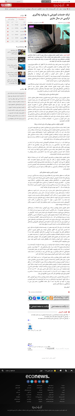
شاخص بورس (51, 392)
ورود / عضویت (46, 1)
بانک (47, 9)
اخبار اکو (40, 390)
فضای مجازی (17, 388)
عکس (19, 394)
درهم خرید (22, 31)
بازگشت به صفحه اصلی (59, 306)
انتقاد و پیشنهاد (61, 397)
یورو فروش (22, 38)
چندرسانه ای (18, 385)
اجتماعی (31, 26)
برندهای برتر (29, 399)
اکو (57, 9)
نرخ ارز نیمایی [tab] (11, 19)
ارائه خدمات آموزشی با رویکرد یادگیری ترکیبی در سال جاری (51, 16)
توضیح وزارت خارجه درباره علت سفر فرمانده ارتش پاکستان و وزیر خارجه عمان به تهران (15, 93)
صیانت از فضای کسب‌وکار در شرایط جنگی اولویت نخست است (15, 102)
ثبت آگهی (29, 392)
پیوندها (63, 392)
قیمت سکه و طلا (50, 388)
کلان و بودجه (52, 9)
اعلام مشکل (62, 399)
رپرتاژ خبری (29, 401)
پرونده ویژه (40, 399)
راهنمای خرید (28, 394)
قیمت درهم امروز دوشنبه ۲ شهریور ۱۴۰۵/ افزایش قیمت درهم (15, 107)
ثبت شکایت (29, 397)
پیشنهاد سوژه (51, 385)
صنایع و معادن (12, 9)
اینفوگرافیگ (18, 397)
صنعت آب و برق (21, 9)
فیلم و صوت (18, 401)
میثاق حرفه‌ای (62, 401)
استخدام (29, 385)
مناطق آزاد (40, 401)
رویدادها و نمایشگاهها (49, 399)
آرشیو (63, 390)
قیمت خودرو (51, 394)
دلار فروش (22, 35)
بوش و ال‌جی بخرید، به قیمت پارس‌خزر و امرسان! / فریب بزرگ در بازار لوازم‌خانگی (15, 110)
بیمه (44, 9)
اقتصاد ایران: (66, 55)
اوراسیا (64, 9)
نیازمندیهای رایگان (28, 390)
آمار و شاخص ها (50, 397)
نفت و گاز (34, 9)
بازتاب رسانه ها (39, 394)
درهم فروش (22, 41)
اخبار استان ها (39, 392)
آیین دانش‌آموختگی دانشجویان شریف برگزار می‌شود (15, 104)
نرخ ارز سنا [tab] (21, 19)
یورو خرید (22, 28)
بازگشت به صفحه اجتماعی (40, 306)
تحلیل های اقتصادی (49, 401)
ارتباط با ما (62, 388)
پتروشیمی (28, 9)
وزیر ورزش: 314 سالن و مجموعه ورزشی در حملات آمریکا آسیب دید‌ (15, 119)
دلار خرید (22, 25)
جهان (60, 9)
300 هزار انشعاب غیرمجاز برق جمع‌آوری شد (15, 96)
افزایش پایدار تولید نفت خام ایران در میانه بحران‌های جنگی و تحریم (15, 113)
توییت (19, 390)
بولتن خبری (29, 388)
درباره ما (63, 385)
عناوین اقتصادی (39, 388)
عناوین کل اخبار (39, 385)
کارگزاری (39, 9)
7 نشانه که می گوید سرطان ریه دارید (16, 99)
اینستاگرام (18, 392)
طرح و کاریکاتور (17, 399)
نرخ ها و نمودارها (50, 390)
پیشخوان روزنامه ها (39, 397)
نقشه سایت (62, 394)
